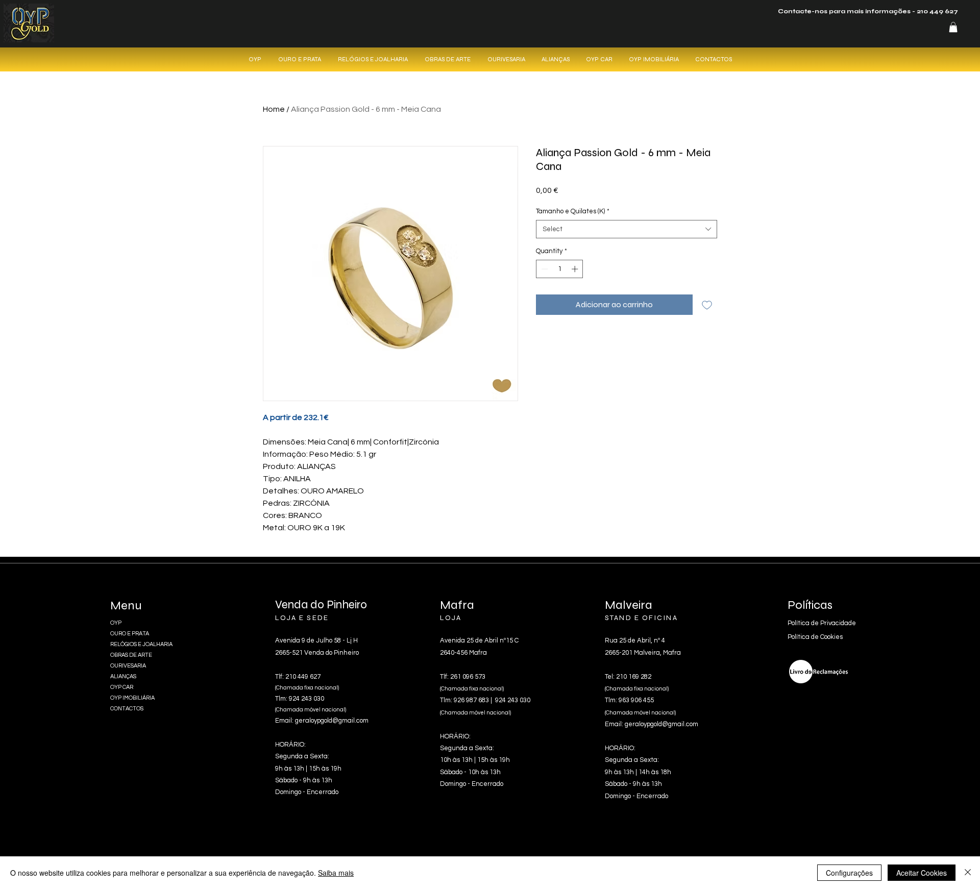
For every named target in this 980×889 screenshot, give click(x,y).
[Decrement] (543, 269)
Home (274, 109)
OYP (115, 623)
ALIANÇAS (123, 676)
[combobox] (626, 229)
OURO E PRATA (129, 633)
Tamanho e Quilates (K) (572, 211)
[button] (953, 27)
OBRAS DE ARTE (131, 655)
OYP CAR (121, 687)
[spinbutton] (560, 269)
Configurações (849, 873)
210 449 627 (937, 11)
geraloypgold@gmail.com (332, 720)
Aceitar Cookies (921, 873)
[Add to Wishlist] (707, 304)
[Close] (968, 873)
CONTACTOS (126, 708)
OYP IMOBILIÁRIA (132, 698)
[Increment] (576, 269)
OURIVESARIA (128, 666)
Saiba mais (336, 873)
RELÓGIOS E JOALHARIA (141, 644)
